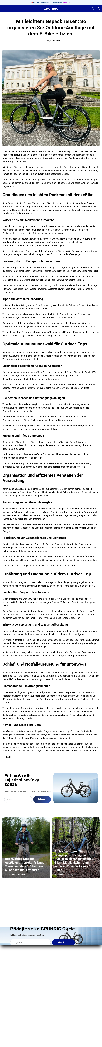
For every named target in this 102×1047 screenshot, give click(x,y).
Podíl (8, 757)
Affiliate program (10, 998)
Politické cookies (61, 1016)
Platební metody (61, 993)
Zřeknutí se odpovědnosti (65, 1007)
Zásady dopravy (61, 989)
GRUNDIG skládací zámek (65, 954)
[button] (93, 8)
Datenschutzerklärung (64, 998)
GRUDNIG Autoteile (11, 1002)
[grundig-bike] (51, 9)
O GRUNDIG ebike (10, 980)
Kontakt (6, 984)
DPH (55, 1011)
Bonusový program (11, 993)
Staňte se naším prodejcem (15, 989)
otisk (55, 980)
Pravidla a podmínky (63, 1002)
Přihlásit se (63, 942)
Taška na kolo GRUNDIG (64, 959)
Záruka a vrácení (61, 984)
